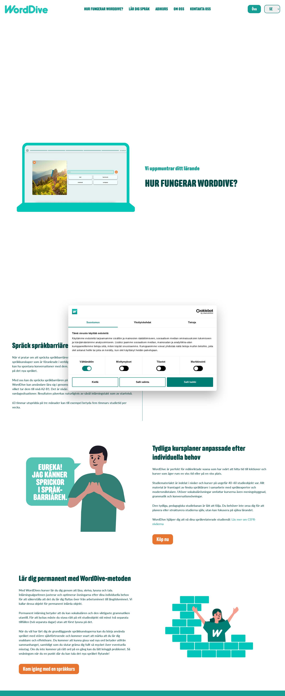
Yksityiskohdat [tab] (142, 322)
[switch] (124, 368)
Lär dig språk (139, 9)
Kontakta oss (200, 9)
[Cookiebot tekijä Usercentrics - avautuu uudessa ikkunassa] (198, 311)
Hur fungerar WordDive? (103, 9)
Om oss (179, 9)
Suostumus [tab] (93, 322)
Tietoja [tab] (192, 322)
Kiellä (95, 382)
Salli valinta (142, 382)
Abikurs (161, 9)
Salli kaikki (190, 382)
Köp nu (163, 539)
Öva (254, 9)
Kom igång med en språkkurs (49, 669)
